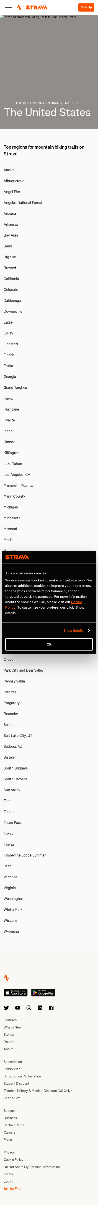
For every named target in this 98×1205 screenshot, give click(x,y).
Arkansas (11, 224)
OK (49, 644)
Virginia (10, 888)
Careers (9, 1132)
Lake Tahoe (13, 463)
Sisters (9, 757)
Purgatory (12, 703)
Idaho (8, 431)
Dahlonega (12, 300)
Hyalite (9, 420)
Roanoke (11, 713)
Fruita (8, 365)
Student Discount (16, 1083)
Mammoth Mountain (20, 485)
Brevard (10, 268)
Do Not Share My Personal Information (32, 1167)
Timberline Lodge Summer (25, 855)
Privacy (9, 1152)
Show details (73, 630)
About (8, 1049)
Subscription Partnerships (22, 1076)
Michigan (11, 507)
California (11, 278)
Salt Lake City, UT (18, 735)
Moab (8, 539)
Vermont (10, 877)
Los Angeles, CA (17, 474)
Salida (8, 724)
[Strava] (32, 7)
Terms (8, 1174)
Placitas (10, 692)
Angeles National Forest (23, 202)
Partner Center (15, 1125)
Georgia (10, 376)
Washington (13, 898)
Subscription (13, 1062)
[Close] (8, 7)
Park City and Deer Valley (24, 670)
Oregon (9, 659)
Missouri (10, 529)
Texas (8, 833)
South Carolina (16, 779)
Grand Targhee (15, 387)
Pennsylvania (14, 681)
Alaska (9, 170)
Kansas (9, 442)
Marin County (14, 496)
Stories (9, 1034)
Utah (7, 866)
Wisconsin (12, 920)
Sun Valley (12, 790)
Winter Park (13, 909)
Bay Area (11, 235)
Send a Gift (12, 1098)
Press (8, 1139)
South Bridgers (16, 768)
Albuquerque (14, 181)
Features (10, 1020)
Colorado (11, 289)
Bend (8, 246)
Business (10, 1118)
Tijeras (9, 844)
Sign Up (86, 7)
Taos (7, 800)
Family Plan (12, 1069)
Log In (8, 1181)
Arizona (10, 213)
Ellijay (8, 333)
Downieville (13, 311)
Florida (9, 355)
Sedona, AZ (13, 746)
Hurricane (11, 409)
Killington (11, 452)
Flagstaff (11, 344)
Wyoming (11, 931)
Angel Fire (12, 191)
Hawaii (9, 398)
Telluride (10, 811)
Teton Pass (13, 822)
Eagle (8, 322)
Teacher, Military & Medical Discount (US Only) (38, 1091)
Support (9, 1110)
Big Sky (10, 257)
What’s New (12, 1027)
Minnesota (12, 518)
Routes (9, 1042)
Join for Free (12, 1188)
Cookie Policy (13, 1159)
